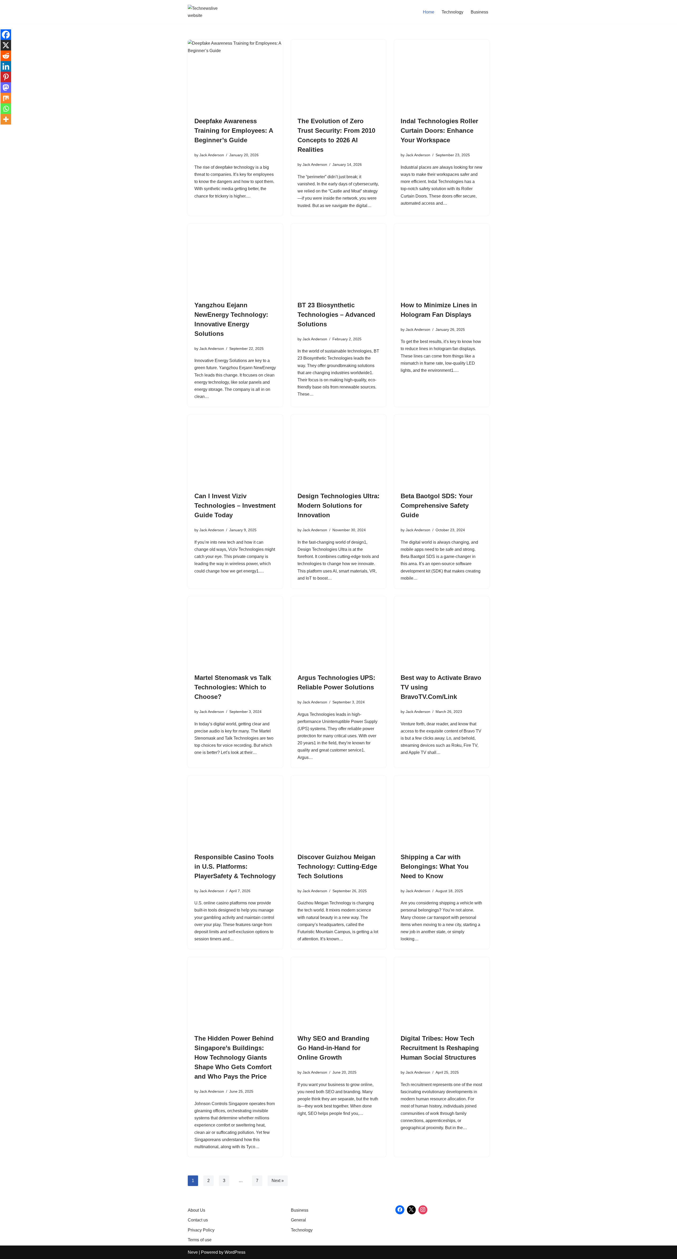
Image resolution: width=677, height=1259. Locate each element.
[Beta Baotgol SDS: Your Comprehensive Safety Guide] (441, 450)
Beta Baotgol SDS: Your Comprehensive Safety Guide (437, 505)
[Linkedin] (6, 66)
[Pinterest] (6, 77)
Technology (452, 12)
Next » (278, 1180)
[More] (6, 119)
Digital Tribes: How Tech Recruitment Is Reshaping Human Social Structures (440, 1048)
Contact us (198, 1220)
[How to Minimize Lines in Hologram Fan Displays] (441, 259)
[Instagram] (423, 1210)
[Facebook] (6, 34)
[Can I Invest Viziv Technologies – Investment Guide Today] (235, 450)
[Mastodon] (6, 87)
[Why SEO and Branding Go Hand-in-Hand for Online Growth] (338, 992)
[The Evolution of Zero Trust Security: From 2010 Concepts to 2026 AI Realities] (338, 75)
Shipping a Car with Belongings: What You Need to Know (435, 866)
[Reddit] (6, 56)
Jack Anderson (211, 155)
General (298, 1220)
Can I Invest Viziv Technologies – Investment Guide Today (235, 505)
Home (428, 12)
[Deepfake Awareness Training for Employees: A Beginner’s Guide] (235, 75)
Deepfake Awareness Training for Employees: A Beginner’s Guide (233, 130)
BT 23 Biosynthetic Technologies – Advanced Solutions (336, 314)
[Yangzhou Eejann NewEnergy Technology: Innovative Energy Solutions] (235, 259)
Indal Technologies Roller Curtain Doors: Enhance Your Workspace (439, 130)
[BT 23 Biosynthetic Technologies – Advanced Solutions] (338, 259)
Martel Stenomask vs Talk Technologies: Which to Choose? (232, 687)
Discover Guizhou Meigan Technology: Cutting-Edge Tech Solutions (337, 866)
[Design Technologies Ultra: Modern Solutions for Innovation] (338, 450)
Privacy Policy (201, 1230)
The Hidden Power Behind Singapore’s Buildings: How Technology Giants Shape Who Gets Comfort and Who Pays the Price (234, 1057)
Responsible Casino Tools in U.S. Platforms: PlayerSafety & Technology (235, 866)
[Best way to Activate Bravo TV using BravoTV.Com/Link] (441, 632)
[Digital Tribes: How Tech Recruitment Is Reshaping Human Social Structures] (441, 992)
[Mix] (6, 98)
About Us (196, 1210)
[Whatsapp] (6, 108)
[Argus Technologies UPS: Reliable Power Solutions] (338, 632)
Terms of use (200, 1240)
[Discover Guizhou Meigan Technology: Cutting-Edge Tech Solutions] (338, 811)
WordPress (235, 1252)
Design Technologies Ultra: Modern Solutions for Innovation (338, 505)
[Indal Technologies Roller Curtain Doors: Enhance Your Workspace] (441, 75)
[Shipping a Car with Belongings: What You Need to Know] (441, 811)
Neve (193, 1252)
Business (479, 12)
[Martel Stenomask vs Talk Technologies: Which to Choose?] (235, 632)
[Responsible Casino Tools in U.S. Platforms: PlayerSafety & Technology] (235, 811)
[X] (6, 45)
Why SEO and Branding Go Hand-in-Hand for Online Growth (333, 1048)
